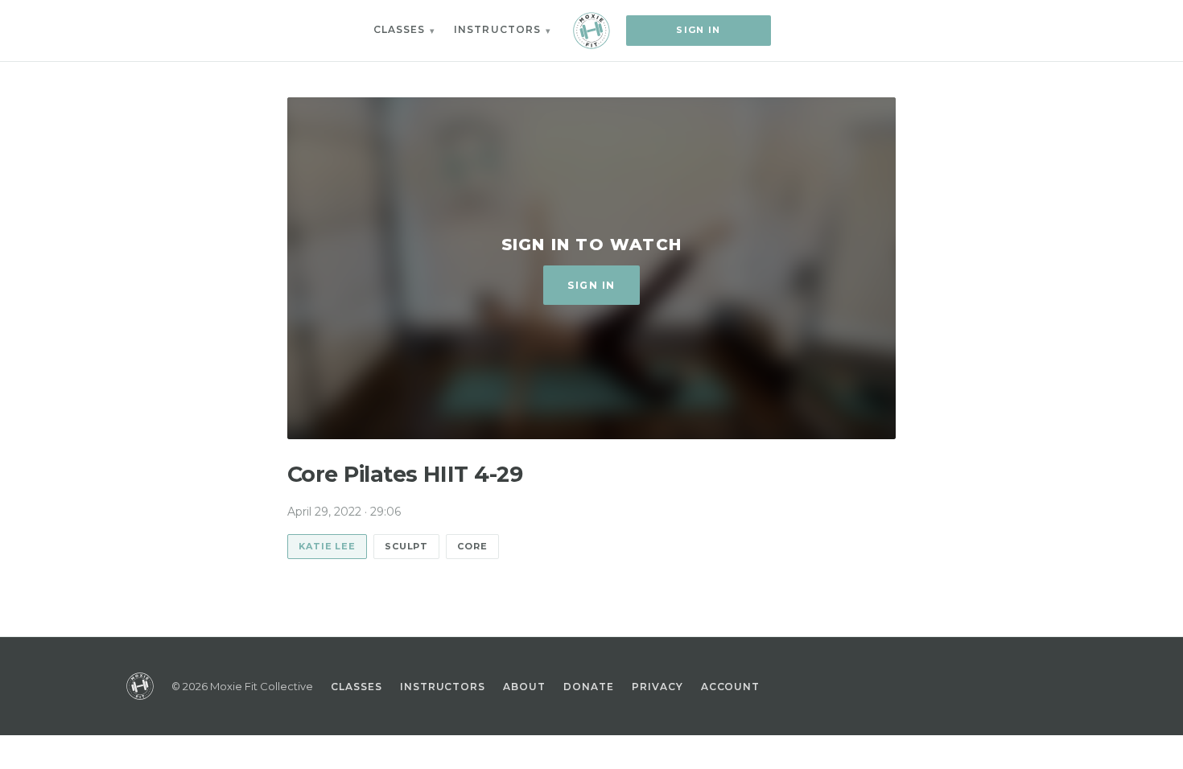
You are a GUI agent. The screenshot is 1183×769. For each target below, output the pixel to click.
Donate (588, 687)
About (524, 687)
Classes (399, 29)
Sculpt (406, 546)
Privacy (657, 687)
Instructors (497, 29)
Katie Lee (327, 546)
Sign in (698, 29)
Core (472, 546)
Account (730, 687)
